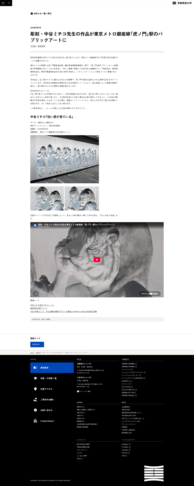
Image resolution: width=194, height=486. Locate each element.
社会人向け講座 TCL (128, 390)
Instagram (125, 444)
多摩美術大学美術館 (128, 366)
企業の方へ (80, 415)
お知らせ (79, 458)
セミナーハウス (127, 384)
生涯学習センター (127, 381)
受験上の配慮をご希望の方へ (86, 410)
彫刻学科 (41, 46)
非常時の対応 (126, 410)
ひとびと (79, 453)
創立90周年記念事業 (83, 444)
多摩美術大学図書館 (128, 364)
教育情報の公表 (127, 433)
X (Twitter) (125, 447)
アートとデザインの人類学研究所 (132, 378)
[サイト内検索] (9, 3)
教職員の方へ (81, 421)
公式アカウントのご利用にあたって (133, 418)
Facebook (125, 450)
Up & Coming (126, 387)
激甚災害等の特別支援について (132, 413)
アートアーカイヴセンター (130, 375)
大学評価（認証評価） (129, 430)
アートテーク (126, 369)
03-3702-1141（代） (83, 373)
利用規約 (124, 427)
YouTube (124, 453)
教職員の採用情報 (82, 427)
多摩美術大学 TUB (127, 392)
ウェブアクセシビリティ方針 (131, 421)
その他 (33, 46)
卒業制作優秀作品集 (83, 447)
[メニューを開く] (3, 3)
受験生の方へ (81, 407)
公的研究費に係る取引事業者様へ (87, 424)
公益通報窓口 (126, 407)
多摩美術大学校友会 (128, 395)
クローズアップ (82, 450)
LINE (123, 456)
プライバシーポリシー (129, 424)
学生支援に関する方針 (129, 415)
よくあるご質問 (82, 456)
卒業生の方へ (81, 418)
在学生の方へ (81, 413)
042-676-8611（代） (83, 387)
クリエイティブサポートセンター (132, 372)
